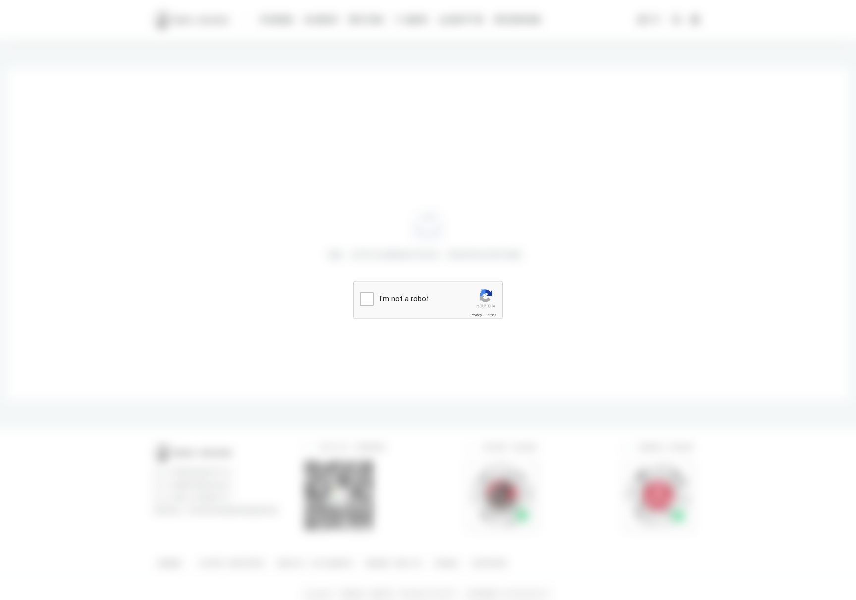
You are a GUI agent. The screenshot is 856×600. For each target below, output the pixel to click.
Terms (491, 315)
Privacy (476, 315)
